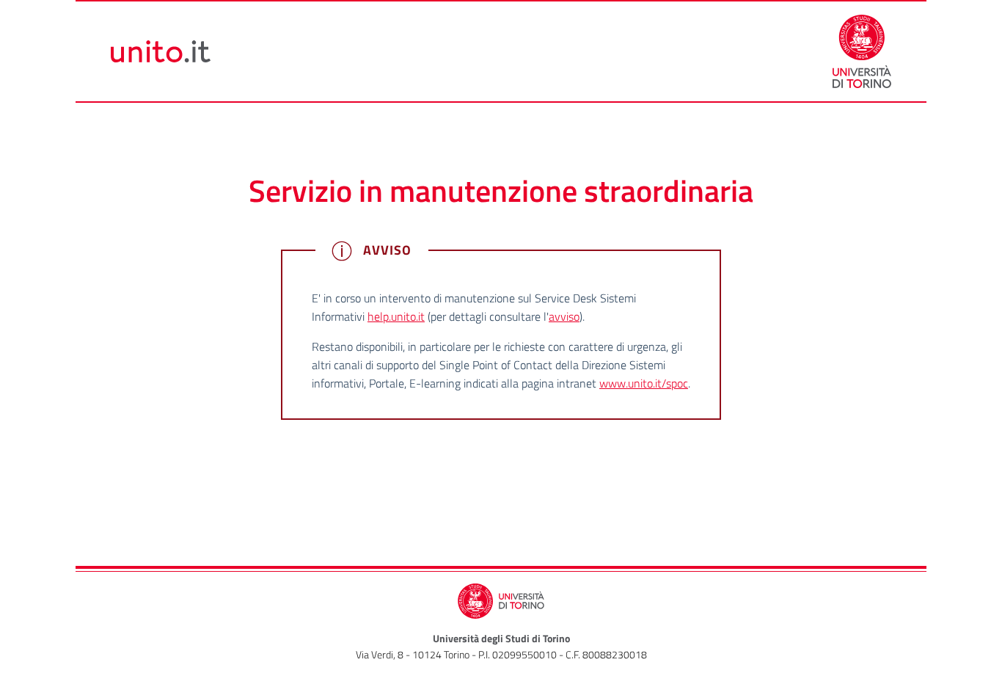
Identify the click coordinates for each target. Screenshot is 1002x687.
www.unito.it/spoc (643, 383)
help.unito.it (396, 316)
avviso (564, 316)
